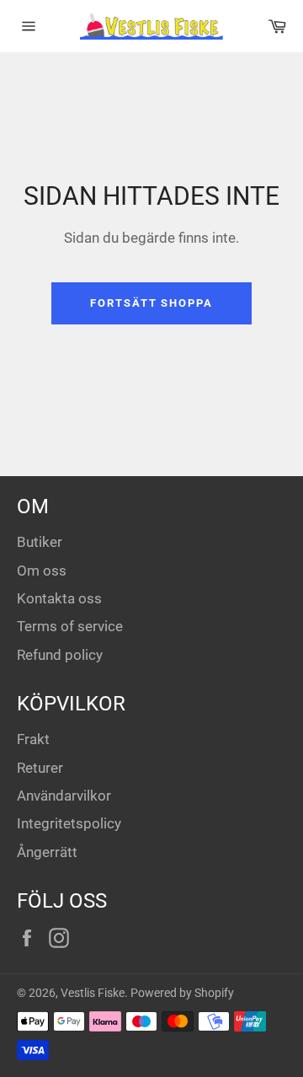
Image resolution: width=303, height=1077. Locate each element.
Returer (40, 767)
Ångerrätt (47, 852)
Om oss (41, 570)
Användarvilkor (64, 795)
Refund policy (60, 654)
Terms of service (70, 626)
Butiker (39, 541)
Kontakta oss (59, 598)
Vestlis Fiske (93, 992)
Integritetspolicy (69, 823)
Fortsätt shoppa (151, 303)
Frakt (33, 739)
